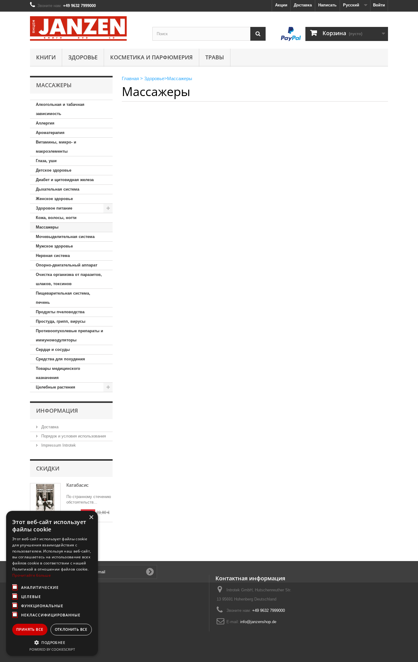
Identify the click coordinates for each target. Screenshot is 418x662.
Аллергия (45, 123)
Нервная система (53, 255)
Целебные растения (55, 387)
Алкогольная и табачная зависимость (60, 109)
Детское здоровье (53, 170)
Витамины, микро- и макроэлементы (56, 147)
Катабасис (77, 485)
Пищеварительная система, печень (63, 298)
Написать (327, 5)
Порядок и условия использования (73, 436)
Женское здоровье (54, 198)
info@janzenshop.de (258, 621)
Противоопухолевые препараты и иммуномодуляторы (69, 335)
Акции (281, 5)
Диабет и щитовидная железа (65, 179)
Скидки (47, 468)
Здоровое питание (54, 208)
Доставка (303, 5)
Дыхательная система (57, 189)
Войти (379, 5)
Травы (214, 57)
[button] (52, 642)
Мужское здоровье (54, 246)
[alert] (52, 583)
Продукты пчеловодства (60, 312)
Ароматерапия (50, 132)
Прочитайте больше (31, 575)
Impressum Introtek (58, 445)
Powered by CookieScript (52, 649)
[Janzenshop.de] (86, 28)
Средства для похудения (60, 359)
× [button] (91, 517)
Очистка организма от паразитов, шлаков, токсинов (69, 279)
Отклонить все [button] (71, 629)
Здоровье (83, 57)
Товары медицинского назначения (58, 373)
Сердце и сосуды (53, 349)
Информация (57, 410)
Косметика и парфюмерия (151, 57)
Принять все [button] (29, 629)
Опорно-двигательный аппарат (66, 265)
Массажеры (47, 227)
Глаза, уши (46, 160)
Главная (130, 78)
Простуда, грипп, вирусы (60, 321)
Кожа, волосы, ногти (56, 217)
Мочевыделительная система (65, 236)
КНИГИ (46, 57)
